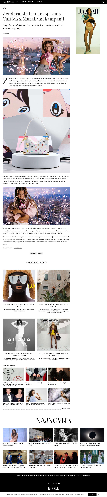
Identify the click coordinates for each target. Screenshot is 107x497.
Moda (17, 1)
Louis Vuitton (18, 248)
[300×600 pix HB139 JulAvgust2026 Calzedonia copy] (88, 31)
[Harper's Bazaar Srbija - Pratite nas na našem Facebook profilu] (48, 483)
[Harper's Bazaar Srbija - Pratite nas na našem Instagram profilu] (56, 483)
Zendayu (42, 176)
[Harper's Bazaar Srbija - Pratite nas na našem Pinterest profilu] (53, 483)
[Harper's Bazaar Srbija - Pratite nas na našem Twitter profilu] (51, 483)
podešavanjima (80, 494)
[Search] (103, 2)
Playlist (39, 1)
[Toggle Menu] (4, 2)
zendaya (40, 253)
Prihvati (92, 494)
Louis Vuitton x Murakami (51, 78)
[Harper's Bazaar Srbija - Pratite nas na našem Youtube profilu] (58, 483)
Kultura (30, 1)
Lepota (24, 1)
